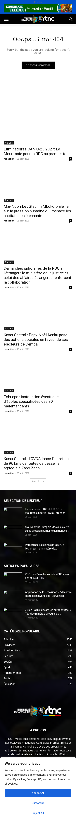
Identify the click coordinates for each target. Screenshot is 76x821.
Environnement (14, 37)
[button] (6, 19)
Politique (10, 28)
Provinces (34, 46)
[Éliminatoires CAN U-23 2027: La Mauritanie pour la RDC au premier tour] (38, 127)
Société (27, 28)
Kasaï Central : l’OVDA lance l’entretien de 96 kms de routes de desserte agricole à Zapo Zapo (36, 463)
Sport (42, 28)
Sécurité (52, 37)
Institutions (12, 46)
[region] (38, 789)
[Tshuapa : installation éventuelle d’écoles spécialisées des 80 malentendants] (38, 375)
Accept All (38, 792)
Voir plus (36, 481)
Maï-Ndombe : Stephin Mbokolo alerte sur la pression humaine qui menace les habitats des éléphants (37, 211)
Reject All (38, 812)
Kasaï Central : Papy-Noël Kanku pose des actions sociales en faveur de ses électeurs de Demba (36, 339)
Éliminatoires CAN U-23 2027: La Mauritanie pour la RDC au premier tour (37, 151)
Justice (36, 37)
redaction (9, 158)
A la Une (9, 143)
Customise (38, 802)
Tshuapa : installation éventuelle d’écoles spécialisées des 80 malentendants (31, 401)
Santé (56, 28)
